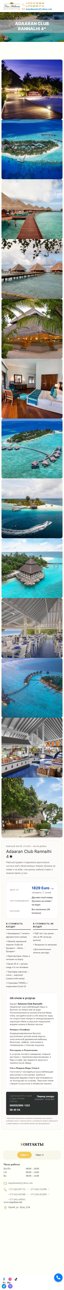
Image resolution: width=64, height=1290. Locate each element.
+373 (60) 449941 (16, 1199)
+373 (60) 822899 (38, 1194)
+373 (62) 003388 (16, 1194)
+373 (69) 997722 (16, 1189)
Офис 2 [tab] (40, 1155)
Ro (4, 1282)
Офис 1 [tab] (25, 1155)
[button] (58, 1277)
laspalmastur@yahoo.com (39, 9)
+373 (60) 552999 (38, 1189)
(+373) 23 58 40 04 (35, 3)
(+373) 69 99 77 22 (35, 6)
